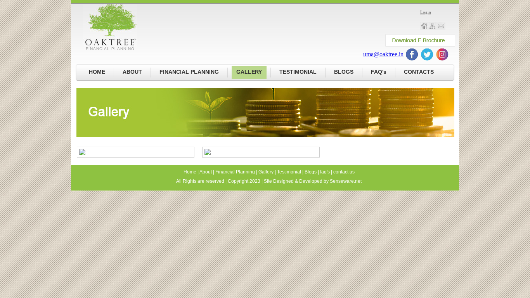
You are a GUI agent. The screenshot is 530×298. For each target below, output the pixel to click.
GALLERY (249, 72)
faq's (325, 172)
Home (190, 172)
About (205, 172)
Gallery (266, 172)
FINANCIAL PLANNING (189, 72)
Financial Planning (235, 172)
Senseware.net (346, 181)
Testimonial (289, 172)
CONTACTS (419, 72)
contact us (344, 172)
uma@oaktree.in (383, 54)
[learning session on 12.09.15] (82, 153)
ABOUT (132, 72)
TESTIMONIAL (298, 72)
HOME (97, 72)
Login (425, 12)
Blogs (311, 172)
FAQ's (378, 72)
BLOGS (343, 72)
